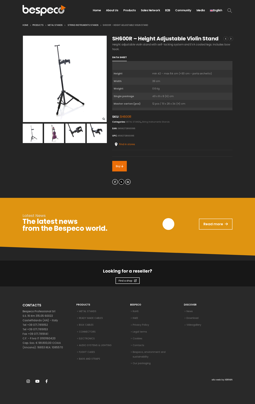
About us (112, 10)
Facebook (115, 182)
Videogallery (193, 324)
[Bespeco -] (44, 10)
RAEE (135, 318)
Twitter (121, 182)
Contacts (138, 345)
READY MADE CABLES (91, 318)
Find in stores (127, 144)
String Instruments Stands (156, 121)
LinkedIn (128, 182)
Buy (118, 166)
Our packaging (142, 363)
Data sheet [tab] (119, 57)
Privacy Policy (141, 324)
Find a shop (125, 280)
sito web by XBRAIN (222, 379)
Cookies (137, 338)
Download (192, 318)
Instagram (28, 381)
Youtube (37, 381)
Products (129, 10)
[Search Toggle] (229, 10)
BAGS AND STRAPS (89, 358)
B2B (167, 10)
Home (97, 10)
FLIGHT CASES (87, 352)
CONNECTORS (87, 331)
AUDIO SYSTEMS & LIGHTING (95, 345)
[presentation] (23, 78)
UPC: (114, 135)
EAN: (114, 128)
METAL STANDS (133, 121)
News (189, 311)
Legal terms (140, 331)
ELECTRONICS (87, 338)
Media (201, 10)
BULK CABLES (86, 324)
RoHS (136, 311)
